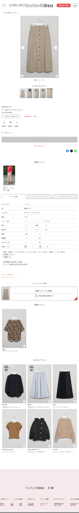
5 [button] (43, 80)
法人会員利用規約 (31, 504)
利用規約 (20, 504)
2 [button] (37, 80)
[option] (39, 47)
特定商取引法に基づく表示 (59, 504)
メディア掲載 (44, 499)
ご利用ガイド (4, 499)
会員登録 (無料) (63, 5)
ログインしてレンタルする (39, 139)
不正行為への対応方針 (74, 504)
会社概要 (11, 504)
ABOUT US (31, 499)
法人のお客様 (74, 499)
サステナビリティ (59, 499)
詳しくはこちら (39, 145)
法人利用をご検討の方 (17, 5)
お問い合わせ (2, 504)
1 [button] (35, 80)
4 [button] (41, 80)
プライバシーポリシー (44, 504)
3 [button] (39, 80)
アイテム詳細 (13, 196)
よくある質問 (18, 499)
